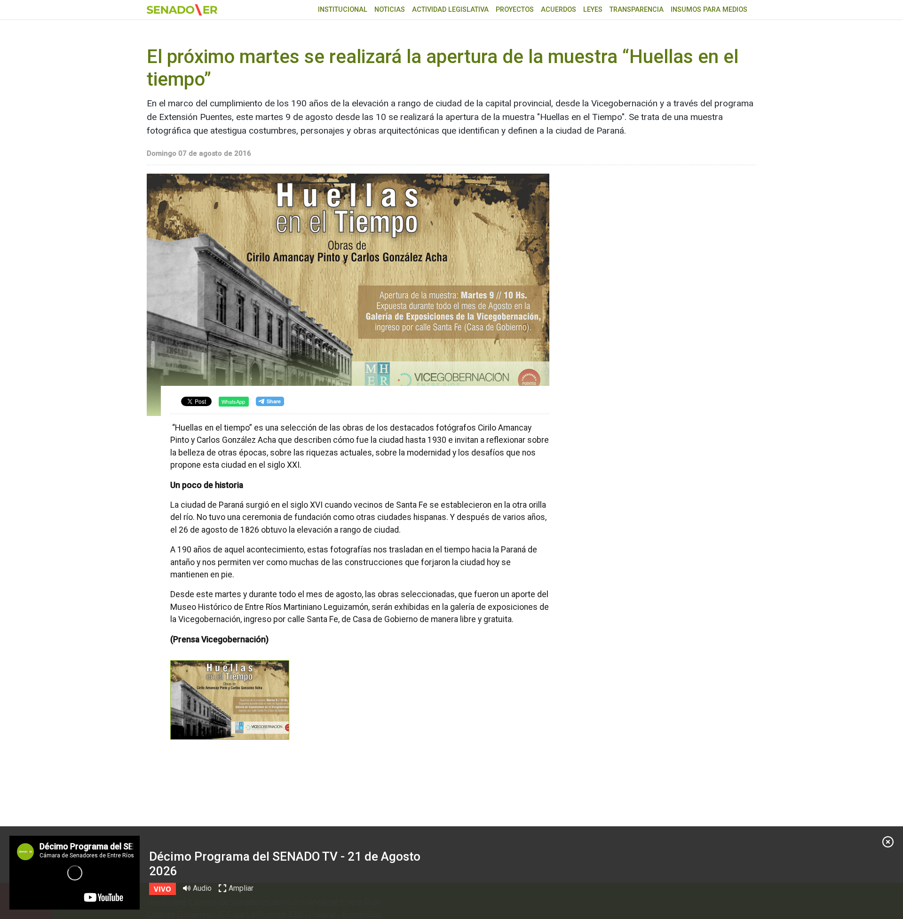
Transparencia (637, 10)
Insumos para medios (709, 10)
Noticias (389, 10)
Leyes (592, 10)
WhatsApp (233, 401)
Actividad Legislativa (450, 10)
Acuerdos (558, 10)
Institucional (342, 10)
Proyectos (515, 10)
